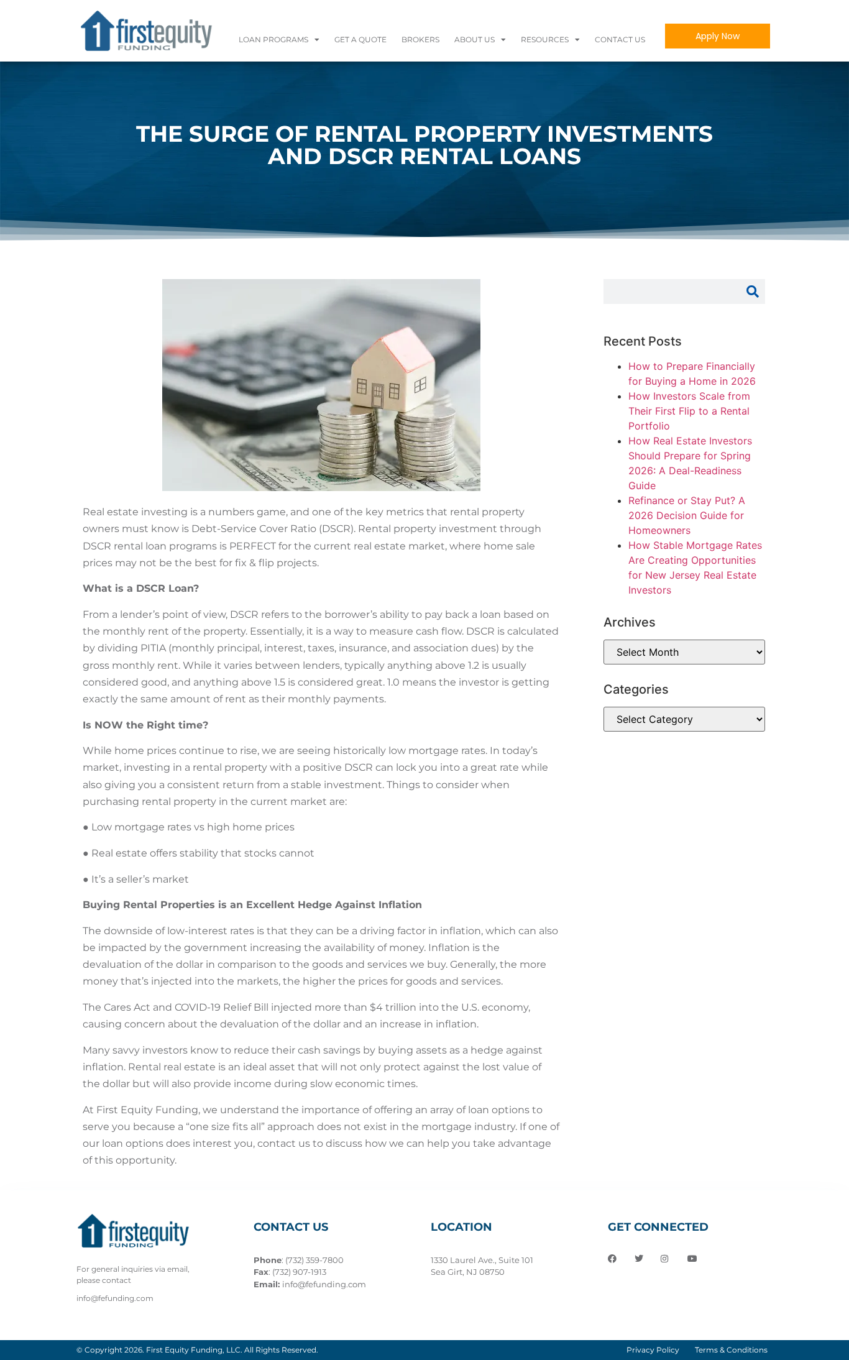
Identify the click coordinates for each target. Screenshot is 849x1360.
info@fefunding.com (324, 1284)
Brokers (420, 39)
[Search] (752, 291)
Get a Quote (360, 39)
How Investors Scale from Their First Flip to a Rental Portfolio (689, 411)
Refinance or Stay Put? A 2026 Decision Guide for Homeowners (686, 515)
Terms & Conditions (731, 1349)
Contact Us (620, 39)
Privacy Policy (652, 1349)
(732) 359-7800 (314, 1260)
